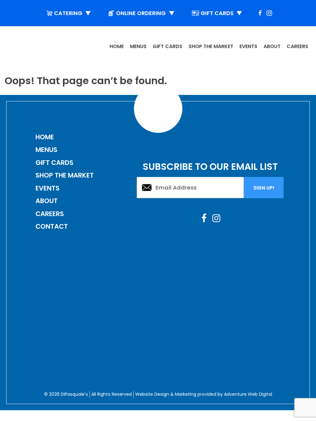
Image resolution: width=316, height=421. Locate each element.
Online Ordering (145, 13)
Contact (51, 226)
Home (117, 46)
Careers (297, 46)
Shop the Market (211, 46)
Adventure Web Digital (248, 394)
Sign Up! (263, 187)
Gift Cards (222, 13)
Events (248, 46)
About (272, 46)
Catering (72, 13)
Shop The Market (64, 175)
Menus (138, 46)
